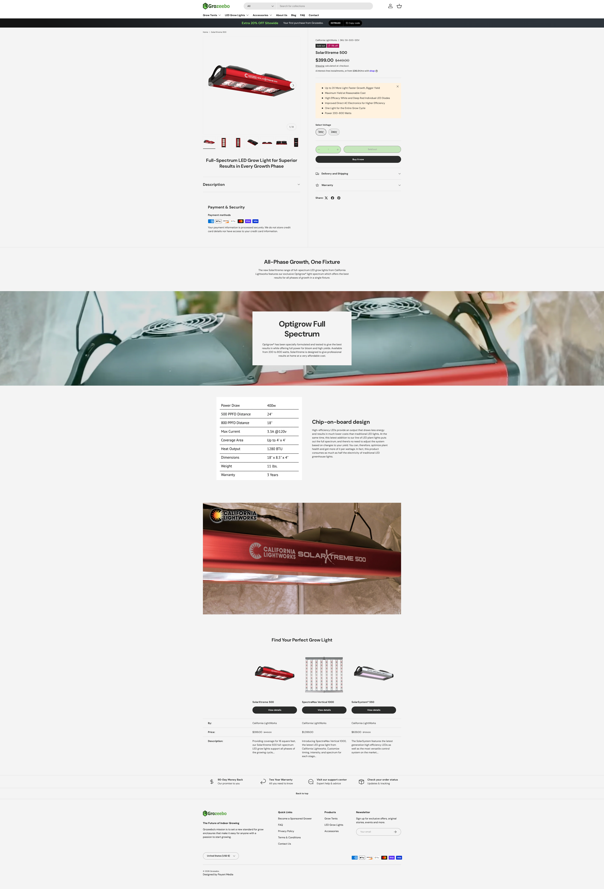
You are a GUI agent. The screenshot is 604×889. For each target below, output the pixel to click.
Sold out (372, 149)
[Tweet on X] (326, 198)
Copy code (354, 23)
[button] (399, 6)
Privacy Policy (286, 831)
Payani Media (225, 874)
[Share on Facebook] (332, 198)
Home (205, 32)
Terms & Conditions (289, 837)
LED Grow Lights (235, 15)
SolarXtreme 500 (218, 32)
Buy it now (358, 159)
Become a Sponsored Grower (295, 818)
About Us (281, 15)
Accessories (260, 15)
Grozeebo (214, 871)
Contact (314, 15)
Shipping (320, 65)
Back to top (302, 793)
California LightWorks (326, 40)
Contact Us (284, 843)
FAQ (302, 15)
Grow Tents (210, 15)
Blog (293, 15)
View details (274, 710)
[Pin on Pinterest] (339, 198)
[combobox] (308, 6)
